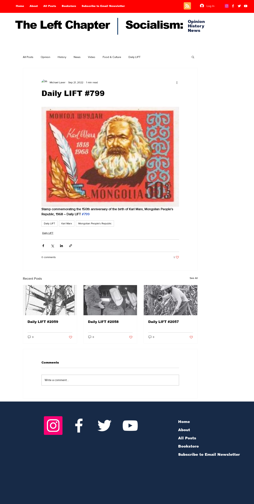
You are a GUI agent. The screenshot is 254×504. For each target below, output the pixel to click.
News (77, 57)
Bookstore (188, 446)
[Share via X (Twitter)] (52, 245)
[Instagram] (227, 6)
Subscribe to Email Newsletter (209, 454)
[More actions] (177, 82)
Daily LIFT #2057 (163, 322)
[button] (193, 56)
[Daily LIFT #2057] (170, 300)
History (62, 57)
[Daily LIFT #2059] (50, 300)
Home (184, 422)
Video (91, 57)
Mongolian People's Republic (95, 223)
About (184, 430)
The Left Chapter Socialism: (99, 25)
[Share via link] (70, 245)
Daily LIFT (134, 57)
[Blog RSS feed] (187, 6)
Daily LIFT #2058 (103, 322)
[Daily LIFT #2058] (110, 300)
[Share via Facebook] (43, 245)
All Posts (28, 57)
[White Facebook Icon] (79, 425)
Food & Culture (112, 57)
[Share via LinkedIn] (61, 245)
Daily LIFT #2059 (43, 322)
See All (194, 278)
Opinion (45, 57)
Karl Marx (66, 223)
